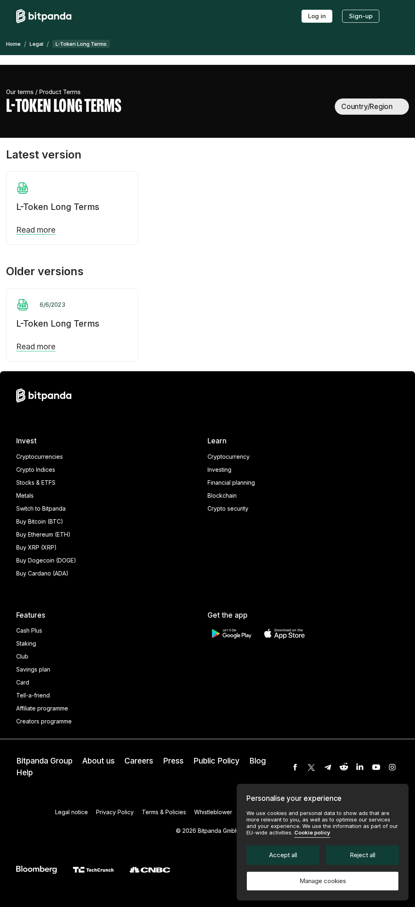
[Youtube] (376, 767)
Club (22, 656)
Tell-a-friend (33, 695)
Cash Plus (29, 630)
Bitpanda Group (44, 761)
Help (24, 772)
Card (22, 682)
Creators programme (44, 721)
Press (173, 761)
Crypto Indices (35, 469)
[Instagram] (392, 767)
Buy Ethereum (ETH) (43, 534)
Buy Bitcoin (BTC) (39, 521)
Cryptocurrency (229, 456)
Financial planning (231, 482)
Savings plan (33, 669)
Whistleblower (213, 812)
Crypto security (228, 508)
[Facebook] (295, 767)
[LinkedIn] (359, 767)
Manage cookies (322, 881)
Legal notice (71, 812)
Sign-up (360, 16)
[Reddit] (343, 767)
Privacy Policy (115, 812)
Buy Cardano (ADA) (42, 573)
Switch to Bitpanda (41, 508)
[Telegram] (327, 767)
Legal (36, 44)
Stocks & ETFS (36, 482)
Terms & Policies (164, 812)
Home (13, 44)
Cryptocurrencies (39, 456)
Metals (25, 495)
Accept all (283, 855)
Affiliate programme (42, 708)
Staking (26, 643)
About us (98, 761)
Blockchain (222, 495)
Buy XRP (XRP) (36, 547)
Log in (317, 16)
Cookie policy (312, 832)
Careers (138, 761)
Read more (36, 230)
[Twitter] (311, 767)
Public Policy (216, 761)
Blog (257, 761)
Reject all (362, 855)
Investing (219, 469)
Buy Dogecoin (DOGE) (46, 560)
